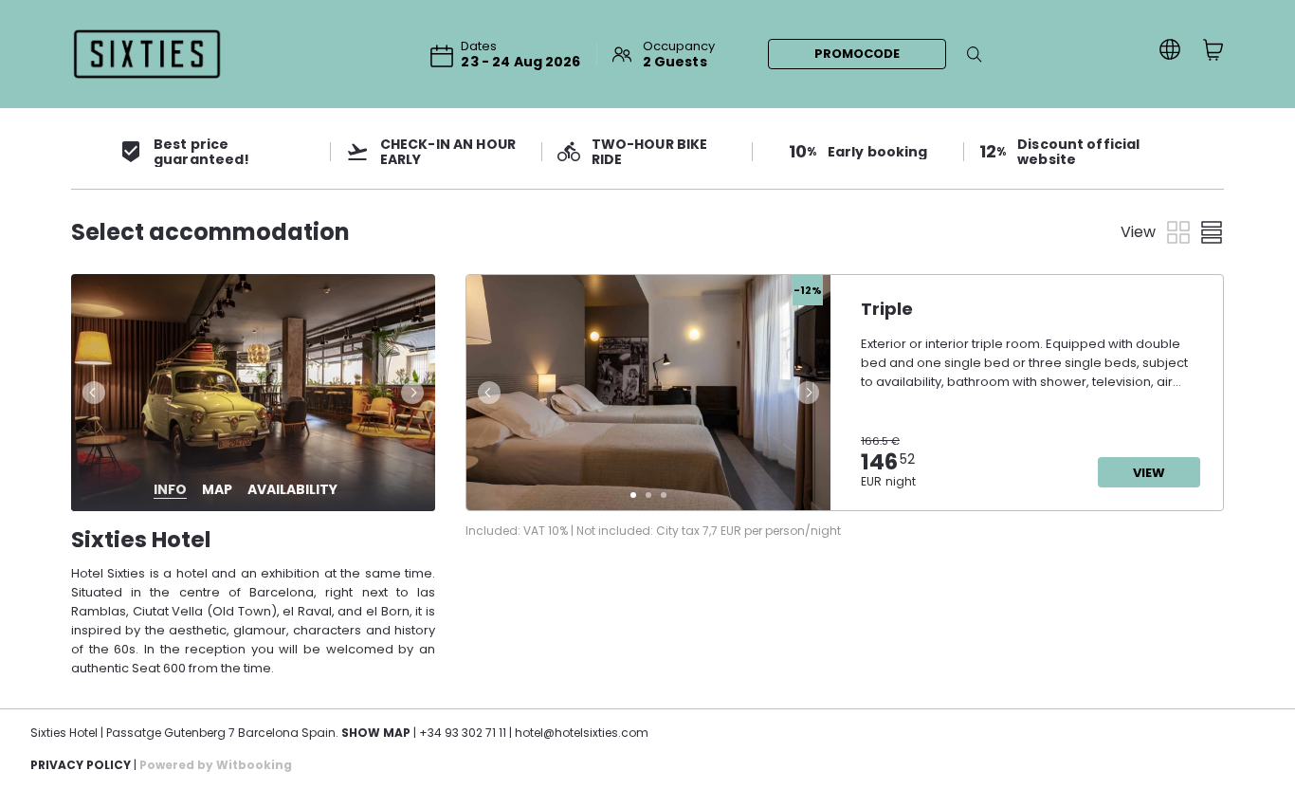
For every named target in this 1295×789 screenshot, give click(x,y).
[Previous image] (92, 392)
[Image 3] (663, 495)
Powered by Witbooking (215, 765)
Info (170, 489)
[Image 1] (633, 495)
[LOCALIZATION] (1169, 49)
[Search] (974, 54)
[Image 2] (648, 495)
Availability (292, 489)
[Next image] (414, 392)
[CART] (1213, 49)
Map (217, 489)
